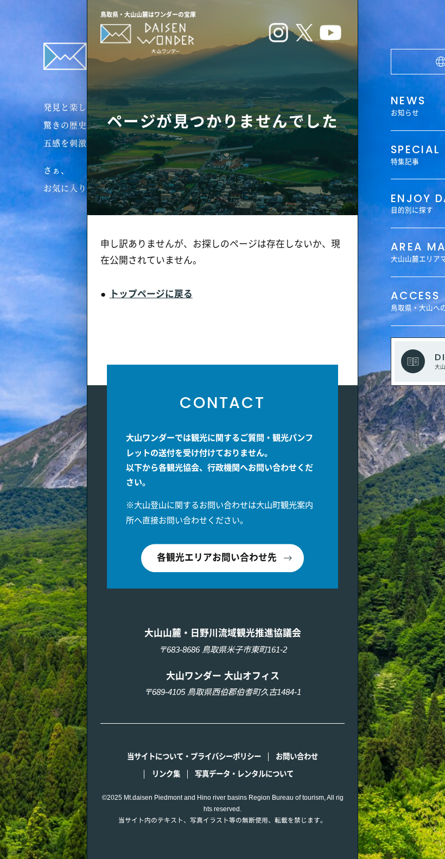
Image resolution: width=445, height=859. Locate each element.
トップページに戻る (151, 294)
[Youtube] (330, 35)
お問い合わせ (297, 757)
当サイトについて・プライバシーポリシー (194, 757)
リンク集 (166, 774)
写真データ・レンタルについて (244, 774)
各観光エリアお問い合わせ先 (217, 558)
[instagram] (278, 35)
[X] (304, 35)
